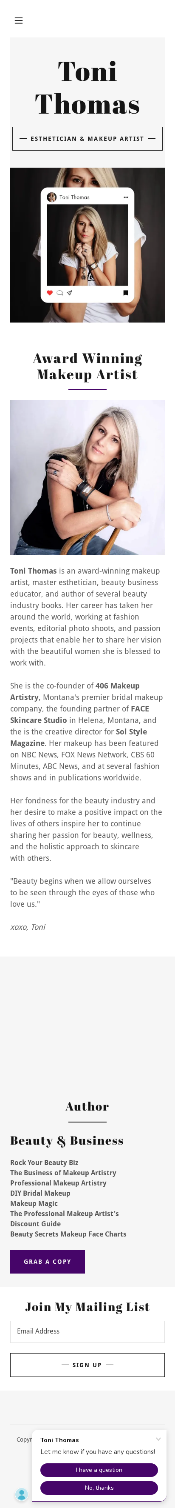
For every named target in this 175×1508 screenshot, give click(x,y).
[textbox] (87, 1332)
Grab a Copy (47, 1261)
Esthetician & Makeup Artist (87, 138)
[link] (87, 111)
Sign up (87, 1365)
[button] (18, 20)
